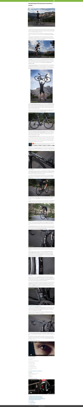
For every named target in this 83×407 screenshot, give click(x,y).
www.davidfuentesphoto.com (33, 402)
